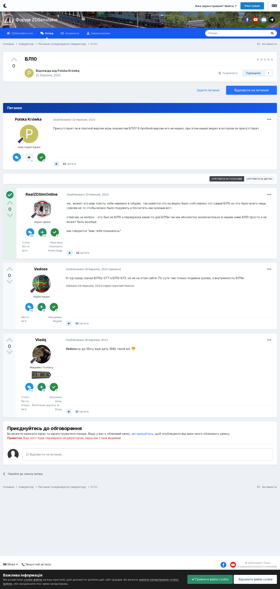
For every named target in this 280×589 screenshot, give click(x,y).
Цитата (71, 163)
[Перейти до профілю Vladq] (41, 354)
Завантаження (100, 33)
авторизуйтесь (142, 433)
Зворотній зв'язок (38, 564)
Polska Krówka (68, 70)
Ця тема (257, 33)
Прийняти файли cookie (212, 579)
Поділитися (229, 73)
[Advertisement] (125, 523)
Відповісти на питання (251, 90)
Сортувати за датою (259, 179)
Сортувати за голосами (227, 179)
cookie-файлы (33, 579)
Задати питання (208, 90)
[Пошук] (272, 33)
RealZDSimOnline (41, 194)
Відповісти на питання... (46, 454)
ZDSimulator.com (22, 33)
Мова (11, 564)
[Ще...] (269, 119)
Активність (71, 33)
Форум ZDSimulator (37, 19)
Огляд (48, 33)
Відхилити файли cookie (255, 579)
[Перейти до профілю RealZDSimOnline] (42, 209)
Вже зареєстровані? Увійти (215, 6)
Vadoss (41, 269)
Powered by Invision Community (257, 566)
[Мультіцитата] (56, 164)
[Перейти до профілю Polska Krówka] (29, 73)
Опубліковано (74, 119)
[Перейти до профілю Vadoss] (41, 283)
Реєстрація (252, 5)
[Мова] (274, 6)
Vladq (40, 340)
